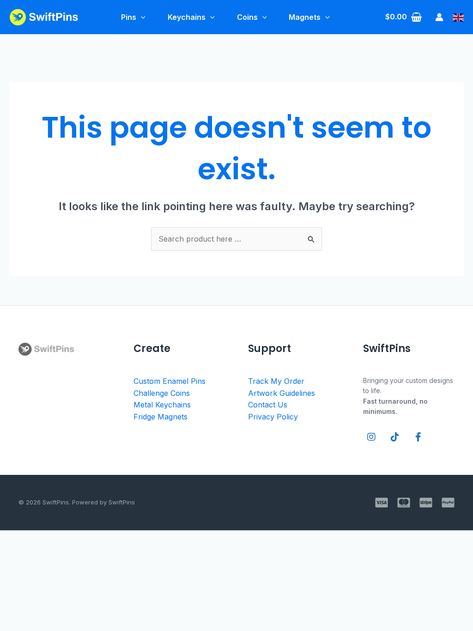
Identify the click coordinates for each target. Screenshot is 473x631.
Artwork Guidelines (281, 393)
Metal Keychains (162, 404)
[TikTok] (395, 437)
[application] (141, 17)
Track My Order (276, 381)
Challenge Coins (161, 393)
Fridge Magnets (160, 416)
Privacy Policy (273, 416)
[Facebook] (418, 437)
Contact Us (267, 404)
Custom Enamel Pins (169, 381)
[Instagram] (371, 437)
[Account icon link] (439, 17)
